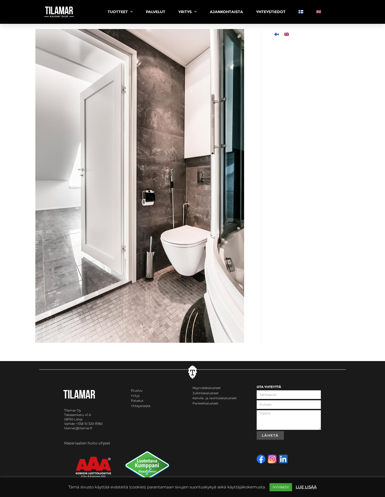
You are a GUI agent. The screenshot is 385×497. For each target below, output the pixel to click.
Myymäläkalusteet (206, 388)
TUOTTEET (118, 11)
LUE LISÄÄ (306, 486)
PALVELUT (155, 11)
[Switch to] (301, 12)
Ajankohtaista (226, 11)
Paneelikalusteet (205, 403)
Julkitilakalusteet (205, 393)
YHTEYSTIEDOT (270, 11)
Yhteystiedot (141, 406)
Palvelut (137, 401)
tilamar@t (72, 428)
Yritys (135, 396)
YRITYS (185, 11)
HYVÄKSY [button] (281, 487)
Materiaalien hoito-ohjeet (87, 443)
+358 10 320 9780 (89, 424)
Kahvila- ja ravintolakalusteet (214, 398)
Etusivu (136, 390)
